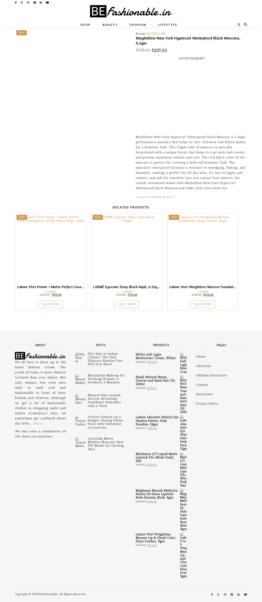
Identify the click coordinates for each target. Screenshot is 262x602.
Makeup (156, 197)
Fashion (138, 24)
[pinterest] (35, 2)
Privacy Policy (207, 403)
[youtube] (47, 2)
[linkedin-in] (41, 2)
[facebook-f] (16, 2)
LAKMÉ (50, 292)
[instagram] (28, 2)
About (201, 356)
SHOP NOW (50, 304)
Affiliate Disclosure (211, 375)
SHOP (85, 24)
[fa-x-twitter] (22, 2)
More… (39, 423)
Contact (202, 385)
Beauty (110, 24)
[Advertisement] (191, 99)
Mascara (168, 197)
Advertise (203, 366)
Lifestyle (167, 24)
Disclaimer (204, 394)
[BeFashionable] (131, 13)
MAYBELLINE (156, 33)
